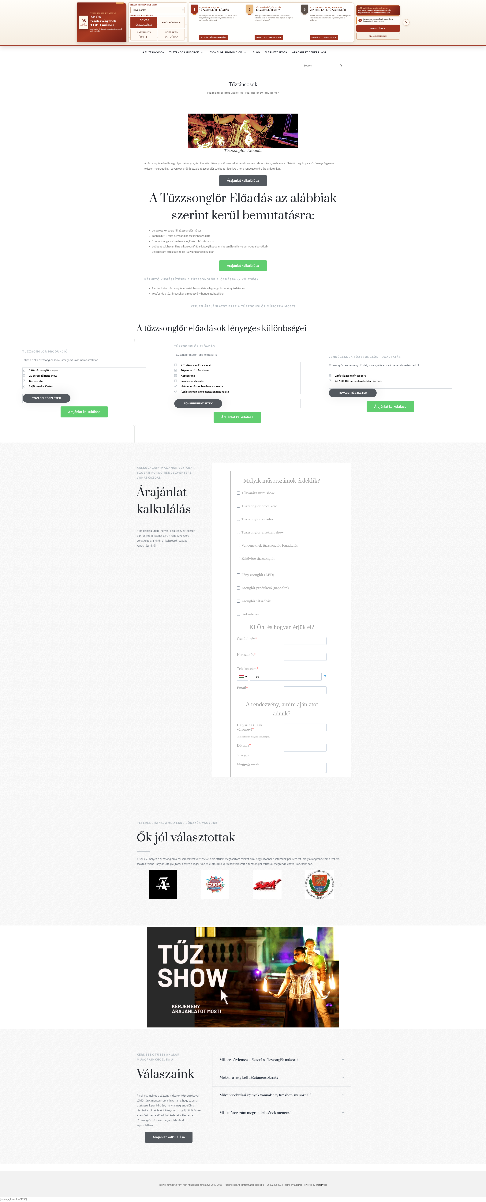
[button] (141, 884)
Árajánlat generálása (309, 52)
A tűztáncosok (153, 52)
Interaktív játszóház (171, 34)
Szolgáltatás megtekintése (213, 37)
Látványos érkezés (144, 34)
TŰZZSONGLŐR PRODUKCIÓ (45, 351)
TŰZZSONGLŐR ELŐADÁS (194, 346)
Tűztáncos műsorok (184, 52)
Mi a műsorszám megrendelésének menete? (254, 1113)
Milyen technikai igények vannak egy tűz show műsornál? (265, 1095)
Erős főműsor (171, 22)
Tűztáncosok (243, 84)
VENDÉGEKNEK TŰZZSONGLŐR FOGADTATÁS (365, 357)
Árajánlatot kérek (378, 36)
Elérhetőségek (276, 52)
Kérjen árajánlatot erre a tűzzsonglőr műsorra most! (243, 306)
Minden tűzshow (378, 28)
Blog (256, 52)
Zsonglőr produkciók (226, 52)
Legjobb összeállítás (144, 22)
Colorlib (298, 1185)
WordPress (321, 1185)
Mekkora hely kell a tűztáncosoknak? (248, 1077)
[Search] (341, 66)
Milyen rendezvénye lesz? (143, 5)
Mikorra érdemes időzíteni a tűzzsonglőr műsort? (258, 1060)
